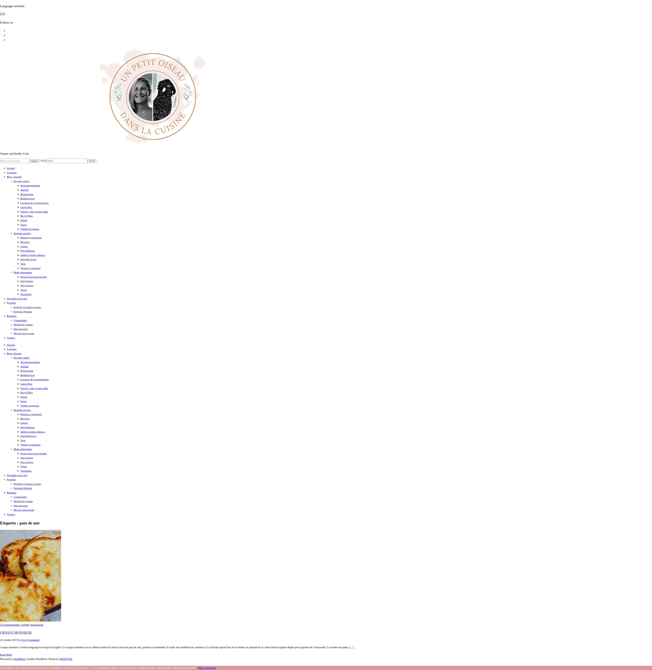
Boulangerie (26, 194)
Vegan (23, 290)
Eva (24, 640)
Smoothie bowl (28, 259)
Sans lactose (26, 285)
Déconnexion (21, 329)
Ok (199, 667)
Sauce (23, 224)
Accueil (11, 168)
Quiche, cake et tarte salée (34, 211)
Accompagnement (30, 185)
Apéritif (24, 190)
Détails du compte (23, 324)
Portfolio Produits (23, 311)
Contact (11, 337)
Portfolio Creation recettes (27, 307)
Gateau (24, 246)
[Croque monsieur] (30, 620)
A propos (11, 172)
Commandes (20, 320)
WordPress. (20, 659)
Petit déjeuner (27, 250)
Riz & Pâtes (26, 216)
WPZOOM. (66, 659)
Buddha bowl (27, 198)
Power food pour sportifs (33, 277)
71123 (42, 160)
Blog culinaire (14, 176)
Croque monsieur (16, 632)
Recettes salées (21, 181)
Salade (23, 220)
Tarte (23, 263)
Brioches (25, 242)
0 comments (32, 640)
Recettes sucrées (22, 233)
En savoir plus (208, 667)
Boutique (11, 316)
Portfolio (11, 303)
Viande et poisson (29, 229)
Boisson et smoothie (31, 237)
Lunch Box (26, 207)
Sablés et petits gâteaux (32, 255)
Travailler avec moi (17, 298)
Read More (6, 654)
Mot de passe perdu (24, 333)
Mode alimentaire (23, 272)
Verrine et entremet (30, 268)
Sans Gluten (26, 281)
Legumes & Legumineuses (34, 203)
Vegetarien (26, 294)
